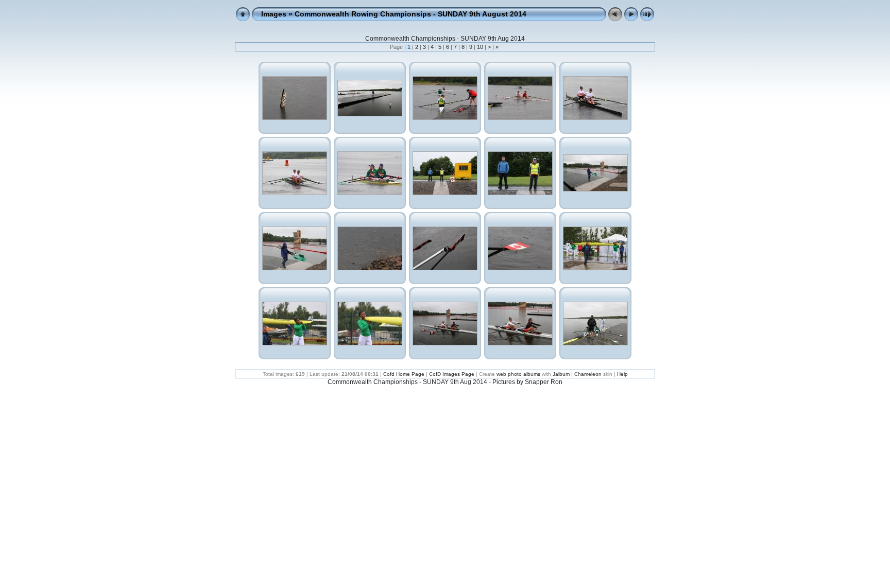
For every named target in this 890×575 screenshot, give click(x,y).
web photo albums (518, 374)
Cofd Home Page (403, 374)
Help (622, 374)
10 (480, 47)
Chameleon (588, 374)
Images (273, 14)
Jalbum (561, 374)
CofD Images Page (451, 374)
